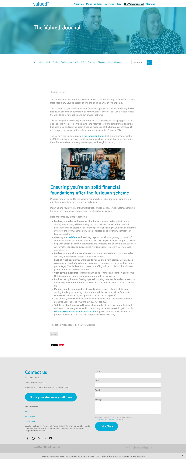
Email (97, 390)
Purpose (91, 62)
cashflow (72, 237)
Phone (97, 381)
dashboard (56, 447)
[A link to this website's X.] (39, 438)
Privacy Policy (99, 419)
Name (97, 371)
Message (98, 400)
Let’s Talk (106, 426)
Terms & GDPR (30, 416)
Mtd (48, 62)
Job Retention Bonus (94, 135)
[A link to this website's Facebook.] (27, 438)
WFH (83, 62)
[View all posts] (34, 62)
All (40, 62)
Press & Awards (30, 421)
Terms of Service (113, 419)
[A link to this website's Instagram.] (33, 438)
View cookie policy (139, 456)
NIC (76, 62)
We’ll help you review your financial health (75, 311)
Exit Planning (66, 62)
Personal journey (115, 62)
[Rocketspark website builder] (139, 448)
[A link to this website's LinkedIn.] (44, 438)
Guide (55, 62)
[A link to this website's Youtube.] (50, 438)
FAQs (27, 411)
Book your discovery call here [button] (51, 397)
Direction (101, 62)
